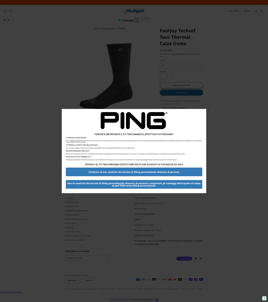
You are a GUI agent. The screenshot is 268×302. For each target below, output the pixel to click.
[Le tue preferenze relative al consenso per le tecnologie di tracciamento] (264, 298)
